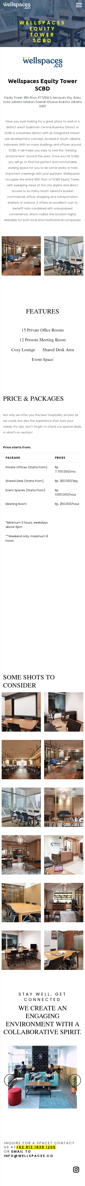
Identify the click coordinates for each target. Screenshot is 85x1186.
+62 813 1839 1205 (36, 1147)
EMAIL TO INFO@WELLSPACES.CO (28, 1153)
